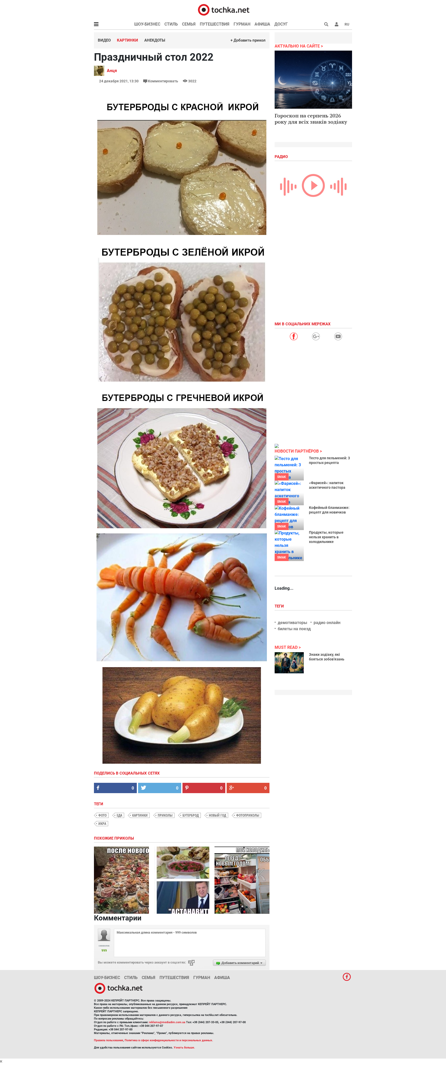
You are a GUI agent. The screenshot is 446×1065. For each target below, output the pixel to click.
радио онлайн (327, 622)
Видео (104, 40)
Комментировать (163, 81)
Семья (189, 24)
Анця (112, 70)
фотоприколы (247, 815)
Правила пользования (108, 1040)
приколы (165, 815)
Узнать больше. (184, 1047)
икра (102, 823)
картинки (140, 815)
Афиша (262, 24)
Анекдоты (154, 40)
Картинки (127, 40)
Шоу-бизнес (147, 24)
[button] (336, 24)
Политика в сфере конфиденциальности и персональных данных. (169, 1040)
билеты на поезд (294, 628)
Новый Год (217, 815)
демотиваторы (292, 622)
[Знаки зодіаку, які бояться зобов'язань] (289, 662)
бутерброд (190, 815)
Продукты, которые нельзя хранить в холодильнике (326, 537)
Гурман (242, 24)
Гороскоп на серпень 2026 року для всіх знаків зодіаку (311, 118)
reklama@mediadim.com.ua (167, 1022)
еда (119, 815)
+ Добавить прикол (248, 40)
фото (102, 815)
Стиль (171, 24)
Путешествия (214, 24)
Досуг (281, 24)
